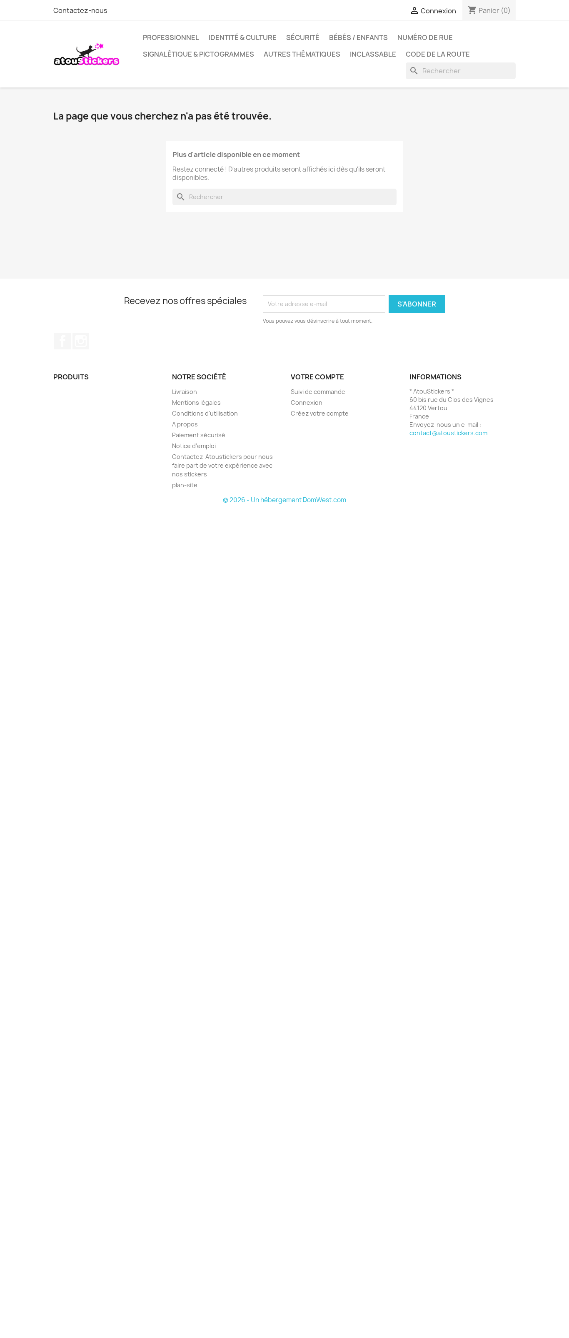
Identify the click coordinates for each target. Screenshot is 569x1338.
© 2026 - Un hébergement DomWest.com (284, 500)
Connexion (306, 402)
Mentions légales (196, 402)
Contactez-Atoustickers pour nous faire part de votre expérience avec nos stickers (222, 465)
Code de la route (438, 54)
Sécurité (302, 37)
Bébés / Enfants (358, 37)
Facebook (62, 341)
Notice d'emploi (194, 446)
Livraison (184, 392)
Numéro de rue (425, 37)
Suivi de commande (318, 392)
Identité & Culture (243, 37)
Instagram (80, 341)
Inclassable (373, 54)
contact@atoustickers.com (448, 433)
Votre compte (317, 376)
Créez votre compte (320, 413)
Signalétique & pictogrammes (198, 54)
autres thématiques (302, 54)
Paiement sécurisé (198, 435)
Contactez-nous (80, 10)
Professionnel (171, 37)
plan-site (184, 485)
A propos (185, 424)
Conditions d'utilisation (205, 413)
